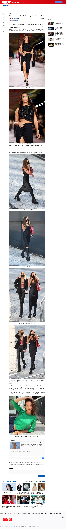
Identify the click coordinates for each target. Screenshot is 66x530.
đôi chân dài (21, 462)
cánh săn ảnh (36, 462)
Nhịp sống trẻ (35, 513)
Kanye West (28, 464)
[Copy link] (3, 17)
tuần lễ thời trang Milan (29, 462)
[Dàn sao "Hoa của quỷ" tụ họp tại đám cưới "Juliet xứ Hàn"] (38, 487)
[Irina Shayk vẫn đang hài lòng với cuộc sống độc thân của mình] (27, 415)
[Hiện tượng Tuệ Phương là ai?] (9, 487)
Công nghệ (27, 513)
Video (11, 513)
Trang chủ (1, 513)
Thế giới (16, 513)
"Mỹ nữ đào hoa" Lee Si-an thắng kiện (59, 39)
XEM (43, 481)
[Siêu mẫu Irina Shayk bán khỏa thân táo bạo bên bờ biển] (15, 445)
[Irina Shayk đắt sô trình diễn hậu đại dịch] (27, 116)
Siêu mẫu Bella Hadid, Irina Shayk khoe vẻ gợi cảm (20, 451)
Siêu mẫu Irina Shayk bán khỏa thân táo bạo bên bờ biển (32, 442)
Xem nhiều (8, 513)
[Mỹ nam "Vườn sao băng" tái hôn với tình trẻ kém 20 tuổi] (23, 487)
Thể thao (44, 513)
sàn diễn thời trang (14, 462)
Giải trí (10, 13)
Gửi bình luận (41, 476)
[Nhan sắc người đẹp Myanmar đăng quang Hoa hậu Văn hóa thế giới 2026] (9, 499)
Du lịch (31, 513)
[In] (3, 23)
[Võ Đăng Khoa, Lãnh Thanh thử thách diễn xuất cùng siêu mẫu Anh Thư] (51, 34)
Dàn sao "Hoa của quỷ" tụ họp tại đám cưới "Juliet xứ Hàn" (37, 493)
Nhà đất (51, 513)
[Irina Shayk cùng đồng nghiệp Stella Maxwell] (27, 295)
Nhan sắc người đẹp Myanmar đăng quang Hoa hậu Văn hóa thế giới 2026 (8, 506)
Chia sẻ (17, 20)
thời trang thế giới (12, 464)
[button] (3, 28)
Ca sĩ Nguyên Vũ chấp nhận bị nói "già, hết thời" (58, 28)
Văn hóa (39, 513)
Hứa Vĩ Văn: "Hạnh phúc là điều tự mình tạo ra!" (59, 23)
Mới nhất (5, 513)
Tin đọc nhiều (51, 19)
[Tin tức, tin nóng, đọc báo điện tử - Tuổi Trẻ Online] (7, 2)
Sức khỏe (53, 513)
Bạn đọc (60, 513)
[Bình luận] (3, 20)
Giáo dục (47, 513)
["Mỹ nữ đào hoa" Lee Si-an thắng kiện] (51, 39)
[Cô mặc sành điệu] (27, 238)
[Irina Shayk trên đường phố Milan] (27, 181)
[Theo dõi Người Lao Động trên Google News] (12, 20)
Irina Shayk (37, 464)
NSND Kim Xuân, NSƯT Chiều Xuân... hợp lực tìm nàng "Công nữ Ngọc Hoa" (59, 45)
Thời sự (13, 513)
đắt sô (32, 464)
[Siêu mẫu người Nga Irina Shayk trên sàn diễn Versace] (27, 60)
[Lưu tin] (3, 25)
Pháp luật (19, 513)
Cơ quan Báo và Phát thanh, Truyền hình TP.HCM (23, 522)
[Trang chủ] (5, 5)
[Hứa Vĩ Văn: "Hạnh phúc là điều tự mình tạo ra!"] (51, 23)
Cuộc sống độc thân (20, 464)
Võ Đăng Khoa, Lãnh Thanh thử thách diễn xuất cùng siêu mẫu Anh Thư (59, 34)
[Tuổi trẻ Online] (7, 519)
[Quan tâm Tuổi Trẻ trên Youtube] (63, 517)
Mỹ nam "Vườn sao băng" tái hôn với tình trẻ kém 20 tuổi (23, 493)
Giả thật (57, 513)
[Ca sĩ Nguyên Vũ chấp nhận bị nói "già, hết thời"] (51, 28)
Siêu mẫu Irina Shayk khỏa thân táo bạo (18, 454)
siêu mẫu (41, 464)
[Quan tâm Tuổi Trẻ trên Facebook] (65, 517)
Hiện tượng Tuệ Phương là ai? (8, 492)
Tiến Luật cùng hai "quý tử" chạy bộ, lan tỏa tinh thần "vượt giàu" (37, 506)
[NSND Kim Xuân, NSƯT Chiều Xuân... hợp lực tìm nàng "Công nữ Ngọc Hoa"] (51, 45)
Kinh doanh (23, 513)
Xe (29, 513)
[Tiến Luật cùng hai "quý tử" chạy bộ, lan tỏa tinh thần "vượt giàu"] (38, 499)
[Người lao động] (15, 2)
